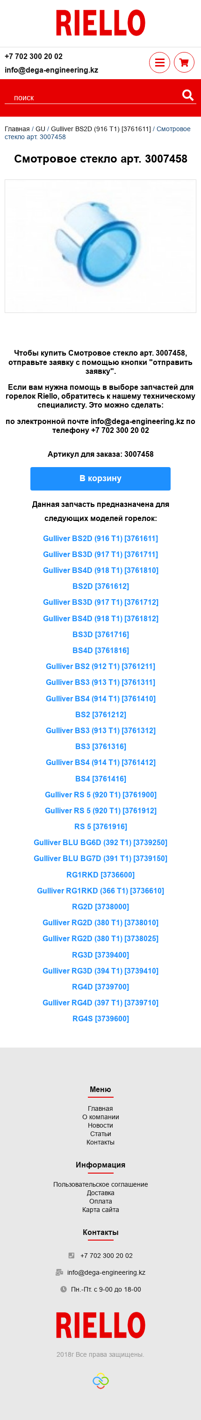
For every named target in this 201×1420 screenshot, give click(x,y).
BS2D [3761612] (100, 586)
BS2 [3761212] (100, 715)
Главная (17, 129)
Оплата (100, 1201)
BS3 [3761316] (100, 747)
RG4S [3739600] (100, 1019)
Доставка (101, 1193)
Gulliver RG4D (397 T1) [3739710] (100, 1003)
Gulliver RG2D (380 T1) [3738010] (100, 923)
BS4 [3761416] (100, 779)
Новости (100, 1125)
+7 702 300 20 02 (34, 56)
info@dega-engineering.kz (51, 70)
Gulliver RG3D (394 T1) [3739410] (100, 971)
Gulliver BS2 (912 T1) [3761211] (100, 666)
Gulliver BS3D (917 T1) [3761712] (100, 602)
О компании (100, 1117)
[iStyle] (101, 1382)
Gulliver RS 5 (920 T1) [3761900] (101, 795)
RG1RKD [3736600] (100, 875)
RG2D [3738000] (100, 907)
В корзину (100, 478)
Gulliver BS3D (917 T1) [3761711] (100, 554)
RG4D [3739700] (100, 987)
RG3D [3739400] (100, 955)
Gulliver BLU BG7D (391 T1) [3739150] (100, 858)
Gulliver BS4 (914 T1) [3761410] (101, 699)
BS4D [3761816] (100, 650)
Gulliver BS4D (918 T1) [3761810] (100, 570)
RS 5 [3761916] (100, 827)
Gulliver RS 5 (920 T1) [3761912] (101, 811)
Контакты (100, 1142)
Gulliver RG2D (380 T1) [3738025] (100, 939)
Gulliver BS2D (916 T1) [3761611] (101, 129)
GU (40, 129)
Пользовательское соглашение (100, 1184)
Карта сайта (100, 1209)
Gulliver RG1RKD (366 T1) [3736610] (100, 891)
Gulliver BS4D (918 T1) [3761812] (100, 619)
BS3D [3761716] (100, 635)
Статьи (100, 1133)
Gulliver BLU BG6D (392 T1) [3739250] (100, 843)
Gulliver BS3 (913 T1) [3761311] (100, 682)
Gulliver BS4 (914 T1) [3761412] (101, 762)
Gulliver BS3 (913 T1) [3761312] (101, 731)
